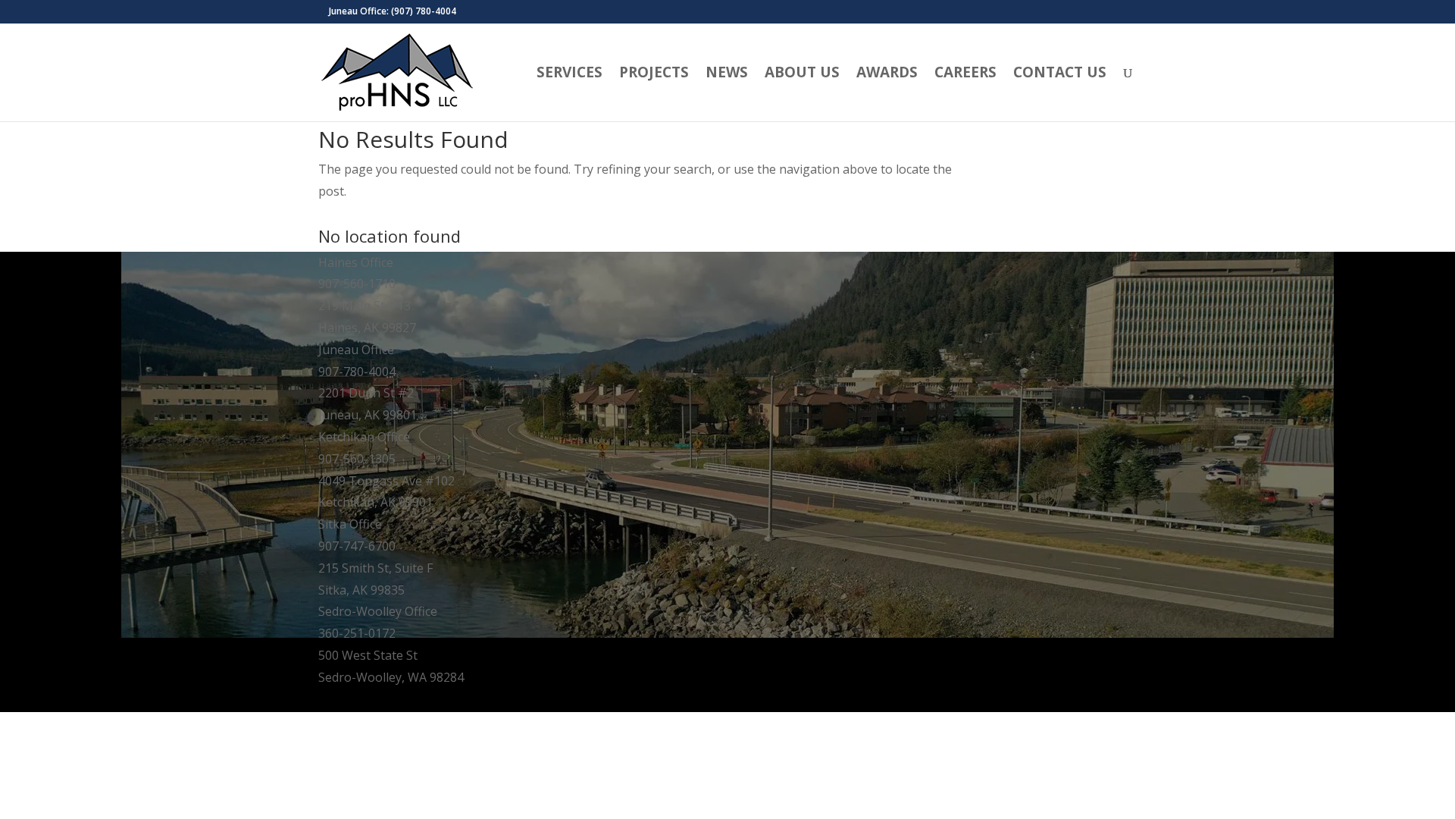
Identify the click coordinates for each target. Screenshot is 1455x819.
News (727, 74)
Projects (654, 74)
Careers (965, 74)
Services (569, 74)
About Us (802, 74)
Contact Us (1059, 74)
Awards (887, 74)
